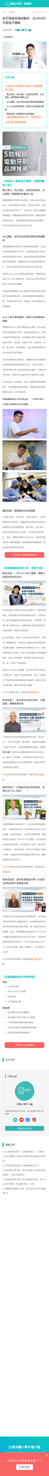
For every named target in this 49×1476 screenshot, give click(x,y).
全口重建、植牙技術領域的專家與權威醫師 (25, 102)
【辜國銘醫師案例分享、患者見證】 (24, 117)
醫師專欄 (12, 12)
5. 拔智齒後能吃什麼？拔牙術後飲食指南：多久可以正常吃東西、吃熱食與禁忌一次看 (24, 1181)
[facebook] (28, 1120)
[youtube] (21, 1120)
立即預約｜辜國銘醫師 (24, 1045)
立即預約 (24, 1467)
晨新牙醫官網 (33, 692)
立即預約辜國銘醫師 (15, 122)
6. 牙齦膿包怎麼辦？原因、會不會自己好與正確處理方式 (24, 1190)
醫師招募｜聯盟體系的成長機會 (20, 113)
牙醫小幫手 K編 (23, 30)
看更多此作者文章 (24, 1128)
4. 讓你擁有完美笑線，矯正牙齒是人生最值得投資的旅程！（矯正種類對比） (24, 1172)
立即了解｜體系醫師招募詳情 (24, 555)
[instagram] (34, 1120)
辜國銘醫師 (8, 37)
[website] (15, 1120)
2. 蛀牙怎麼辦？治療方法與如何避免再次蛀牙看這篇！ (24, 1158)
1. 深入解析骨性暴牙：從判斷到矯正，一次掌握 (23, 1151)
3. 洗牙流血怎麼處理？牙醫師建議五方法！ (21, 1165)
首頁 (4, 12)
